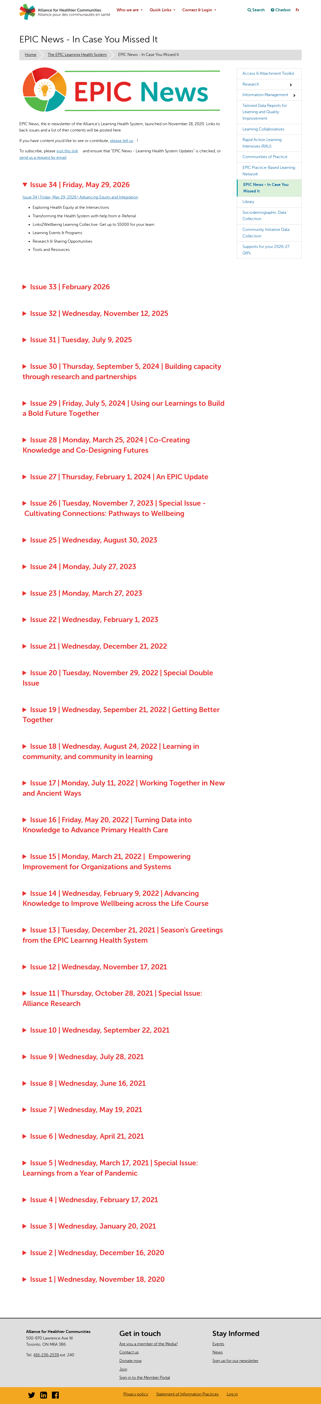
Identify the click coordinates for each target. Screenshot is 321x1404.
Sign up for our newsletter (235, 1361)
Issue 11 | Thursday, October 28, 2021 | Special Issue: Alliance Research (112, 998)
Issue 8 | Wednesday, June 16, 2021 (88, 1083)
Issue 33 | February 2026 (70, 287)
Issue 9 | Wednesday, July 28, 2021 (87, 1057)
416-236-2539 (46, 1355)
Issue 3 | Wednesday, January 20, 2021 (93, 1226)
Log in (232, 1394)
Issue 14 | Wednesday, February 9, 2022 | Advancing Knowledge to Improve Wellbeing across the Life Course (116, 898)
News (217, 1352)
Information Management (265, 95)
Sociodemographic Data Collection (264, 215)
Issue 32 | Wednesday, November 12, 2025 (99, 313)
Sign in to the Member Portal (144, 1377)
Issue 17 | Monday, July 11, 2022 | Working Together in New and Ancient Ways (124, 788)
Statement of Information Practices (187, 1394)
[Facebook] (55, 1396)
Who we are (128, 10)
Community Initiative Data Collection (266, 232)
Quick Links (160, 10)
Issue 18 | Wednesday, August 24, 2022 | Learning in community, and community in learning (111, 751)
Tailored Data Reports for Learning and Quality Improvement (265, 112)
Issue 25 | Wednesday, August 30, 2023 (93, 540)
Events (218, 1344)
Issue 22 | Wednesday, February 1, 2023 (94, 620)
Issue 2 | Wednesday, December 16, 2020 (97, 1253)
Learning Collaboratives (263, 129)
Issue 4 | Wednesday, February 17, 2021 (94, 1200)
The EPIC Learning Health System (77, 54)
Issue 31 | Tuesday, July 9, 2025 (81, 340)
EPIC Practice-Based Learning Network (269, 170)
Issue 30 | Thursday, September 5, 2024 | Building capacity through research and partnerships (122, 371)
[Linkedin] (43, 1396)
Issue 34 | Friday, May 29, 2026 (80, 185)
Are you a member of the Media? (148, 1344)
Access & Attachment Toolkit (268, 73)
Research (251, 84)
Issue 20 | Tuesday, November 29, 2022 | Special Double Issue (118, 678)
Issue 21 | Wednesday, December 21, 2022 (98, 646)
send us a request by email (44, 157)
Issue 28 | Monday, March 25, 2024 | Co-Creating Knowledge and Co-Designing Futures (106, 445)
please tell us (123, 141)
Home (30, 54)
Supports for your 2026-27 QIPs (266, 249)
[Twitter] (31, 1396)
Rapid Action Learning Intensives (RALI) (262, 143)
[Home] (31, 12)
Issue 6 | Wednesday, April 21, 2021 (87, 1136)
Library (248, 201)
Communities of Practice (265, 157)
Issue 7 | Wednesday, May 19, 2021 (86, 1110)
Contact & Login (197, 10)
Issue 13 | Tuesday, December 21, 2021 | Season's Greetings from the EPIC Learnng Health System (123, 935)
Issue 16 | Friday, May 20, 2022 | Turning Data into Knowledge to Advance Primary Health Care (107, 825)
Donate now (130, 1361)
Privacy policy (135, 1394)
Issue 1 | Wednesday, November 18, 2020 (97, 1279)
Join (123, 1369)
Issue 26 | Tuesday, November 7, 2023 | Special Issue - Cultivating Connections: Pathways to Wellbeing (114, 508)
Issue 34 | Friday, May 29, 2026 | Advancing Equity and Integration (82, 197)
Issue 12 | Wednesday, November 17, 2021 (98, 967)
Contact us (129, 1352)
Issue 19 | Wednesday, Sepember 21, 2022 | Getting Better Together (121, 715)
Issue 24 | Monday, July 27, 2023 (83, 567)
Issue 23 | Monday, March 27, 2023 (86, 593)
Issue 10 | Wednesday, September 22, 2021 (100, 1030)
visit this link (69, 151)
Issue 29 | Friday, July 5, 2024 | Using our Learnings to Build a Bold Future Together (124, 408)
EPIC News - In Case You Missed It (266, 187)
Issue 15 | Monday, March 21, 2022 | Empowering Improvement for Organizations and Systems (107, 861)
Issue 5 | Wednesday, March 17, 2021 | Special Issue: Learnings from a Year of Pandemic (110, 1168)
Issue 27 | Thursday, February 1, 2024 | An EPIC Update (119, 477)
